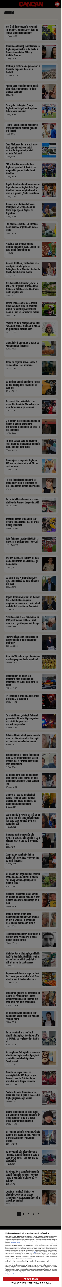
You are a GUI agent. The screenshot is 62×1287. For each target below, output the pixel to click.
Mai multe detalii (15, 1242)
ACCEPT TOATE (31, 1279)
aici (34, 1252)
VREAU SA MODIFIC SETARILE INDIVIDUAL (31, 1283)
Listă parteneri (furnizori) (11, 1274)
